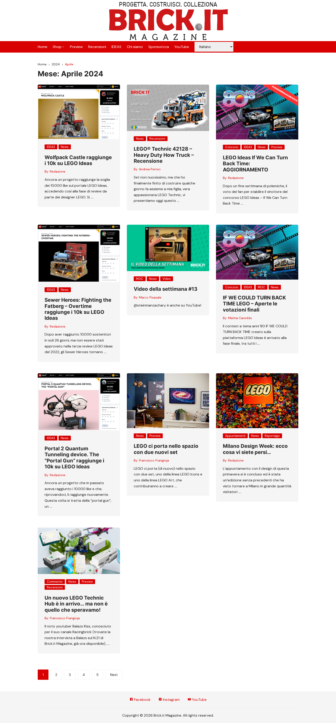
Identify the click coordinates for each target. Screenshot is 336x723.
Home (42, 46)
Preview (76, 46)
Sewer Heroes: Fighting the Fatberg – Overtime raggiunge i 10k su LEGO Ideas (78, 309)
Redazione (57, 171)
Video (167, 279)
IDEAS (116, 46)
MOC (139, 279)
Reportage (272, 436)
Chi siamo (135, 46)
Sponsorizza (158, 46)
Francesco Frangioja (154, 460)
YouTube (181, 46)
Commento (55, 582)
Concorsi (231, 147)
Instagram (171, 699)
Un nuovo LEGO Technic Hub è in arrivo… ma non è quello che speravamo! (76, 604)
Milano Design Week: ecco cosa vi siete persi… (255, 449)
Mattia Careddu (240, 318)
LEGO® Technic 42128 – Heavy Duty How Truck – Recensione (164, 155)
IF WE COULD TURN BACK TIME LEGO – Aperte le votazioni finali (254, 304)
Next (114, 674)
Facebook (142, 699)
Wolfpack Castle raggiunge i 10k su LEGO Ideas (78, 160)
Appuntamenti (235, 436)
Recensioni (97, 46)
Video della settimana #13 (165, 289)
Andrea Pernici (149, 169)
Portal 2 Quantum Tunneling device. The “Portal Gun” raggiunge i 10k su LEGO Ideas (74, 458)
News (65, 147)
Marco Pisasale (150, 297)
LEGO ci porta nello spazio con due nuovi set (166, 449)
